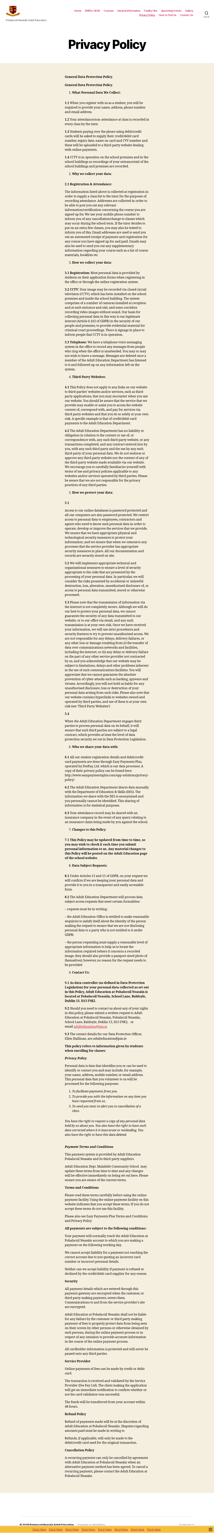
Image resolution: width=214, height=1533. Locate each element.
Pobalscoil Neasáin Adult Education (52, 1524)
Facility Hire (150, 10)
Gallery (189, 10)
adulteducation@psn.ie (90, 1027)
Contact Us (186, 15)
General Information (128, 10)
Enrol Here (35, 1529)
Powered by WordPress (91, 1524)
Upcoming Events (171, 10)
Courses (109, 10)
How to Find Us (167, 15)
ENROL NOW (92, 10)
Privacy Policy (147, 15)
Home (77, 10)
